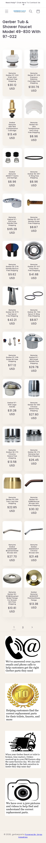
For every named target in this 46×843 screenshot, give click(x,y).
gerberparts (18, 834)
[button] (6, 11)
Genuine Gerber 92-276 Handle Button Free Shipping (12, 268)
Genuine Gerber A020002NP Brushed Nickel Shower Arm (12, 549)
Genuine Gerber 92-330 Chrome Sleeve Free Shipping (34, 407)
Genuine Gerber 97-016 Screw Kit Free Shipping (12, 358)
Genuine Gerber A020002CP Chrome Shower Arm (34, 549)
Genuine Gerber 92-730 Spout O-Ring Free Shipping (34, 313)
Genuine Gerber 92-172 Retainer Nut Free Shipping (34, 453)
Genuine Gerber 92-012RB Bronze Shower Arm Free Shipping (34, 501)
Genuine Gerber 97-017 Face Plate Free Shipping (34, 268)
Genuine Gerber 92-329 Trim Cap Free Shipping (12, 500)
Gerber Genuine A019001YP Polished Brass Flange (34, 596)
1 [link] (14, 627)
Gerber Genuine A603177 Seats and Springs (12, 175)
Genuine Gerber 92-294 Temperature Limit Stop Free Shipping (34, 127)
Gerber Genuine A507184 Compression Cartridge (12, 126)
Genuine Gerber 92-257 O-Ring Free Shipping (34, 175)
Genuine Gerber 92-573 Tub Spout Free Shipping (12, 313)
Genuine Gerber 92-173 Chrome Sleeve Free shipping (12, 454)
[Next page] (32, 627)
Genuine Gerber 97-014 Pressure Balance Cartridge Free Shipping (34, 78)
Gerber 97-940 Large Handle (12, 405)
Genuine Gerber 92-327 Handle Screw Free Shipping (34, 220)
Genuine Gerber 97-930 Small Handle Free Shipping (34, 359)
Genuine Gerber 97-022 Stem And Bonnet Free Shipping (12, 77)
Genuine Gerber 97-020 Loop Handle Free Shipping (12, 221)
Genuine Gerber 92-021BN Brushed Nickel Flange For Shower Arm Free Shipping (12, 598)
